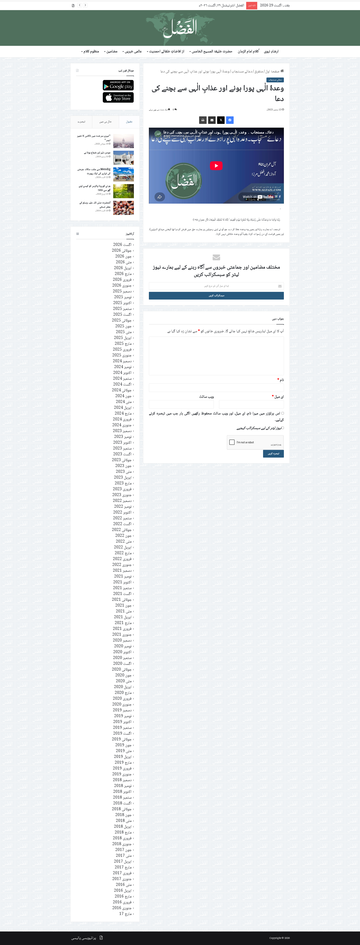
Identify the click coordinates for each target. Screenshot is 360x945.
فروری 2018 (122, 838)
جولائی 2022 (122, 530)
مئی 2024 (124, 402)
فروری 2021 (122, 629)
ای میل (278, 397)
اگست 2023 (122, 454)
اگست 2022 (122, 524)
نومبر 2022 (123, 507)
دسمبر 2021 (122, 571)
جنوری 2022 (122, 565)
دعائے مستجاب (242, 72)
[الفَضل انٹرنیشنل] (180, 28)
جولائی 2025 (122, 321)
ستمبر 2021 (122, 588)
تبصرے (81, 121)
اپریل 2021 (123, 617)
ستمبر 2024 (122, 379)
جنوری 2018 (122, 844)
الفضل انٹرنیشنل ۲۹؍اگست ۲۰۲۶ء (221, 5)
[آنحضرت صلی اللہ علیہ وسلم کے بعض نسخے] (123, 208)
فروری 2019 (122, 769)
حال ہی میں (105, 121)
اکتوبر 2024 (122, 373)
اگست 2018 (122, 804)
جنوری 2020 (122, 705)
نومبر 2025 (123, 297)
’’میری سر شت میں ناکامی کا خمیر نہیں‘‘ (93, 138)
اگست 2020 (122, 664)
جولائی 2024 (122, 390)
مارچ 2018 (123, 833)
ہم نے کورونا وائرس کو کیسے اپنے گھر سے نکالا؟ (94, 188)
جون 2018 (123, 815)
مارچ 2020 (123, 693)
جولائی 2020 (122, 670)
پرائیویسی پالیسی (83, 938)
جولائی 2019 (122, 740)
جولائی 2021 (122, 600)
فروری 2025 (122, 350)
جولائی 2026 (122, 251)
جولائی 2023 (122, 460)
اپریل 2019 (123, 757)
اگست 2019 (122, 734)
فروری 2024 (122, 420)
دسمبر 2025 (122, 292)
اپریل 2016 (123, 891)
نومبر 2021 (123, 577)
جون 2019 (123, 745)
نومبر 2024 (123, 367)
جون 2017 (123, 850)
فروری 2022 (122, 559)
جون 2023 (123, 466)
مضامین (111, 51)
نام (280, 380)
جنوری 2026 (122, 286)
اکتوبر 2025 (122, 303)
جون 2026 (123, 257)
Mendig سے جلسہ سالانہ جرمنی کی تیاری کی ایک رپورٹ (93, 171)
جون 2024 (123, 396)
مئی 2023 (124, 472)
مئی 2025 (124, 332)
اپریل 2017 (123, 862)
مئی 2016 (124, 885)
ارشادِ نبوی (271, 51)
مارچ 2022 (123, 553)
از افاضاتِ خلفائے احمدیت (166, 51)
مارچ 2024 (123, 414)
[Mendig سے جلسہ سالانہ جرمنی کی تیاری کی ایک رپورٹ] (123, 174)
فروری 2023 (122, 489)
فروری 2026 (122, 280)
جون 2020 (123, 676)
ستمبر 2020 (122, 658)
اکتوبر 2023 (122, 443)
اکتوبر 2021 (122, 582)
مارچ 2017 (123, 868)
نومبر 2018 (123, 786)
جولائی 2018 (122, 809)
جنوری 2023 (122, 495)
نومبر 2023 (123, 437)
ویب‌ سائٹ (206, 397)
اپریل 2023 (123, 478)
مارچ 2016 (123, 897)
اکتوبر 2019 (122, 722)
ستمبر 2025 (122, 309)
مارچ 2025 (123, 344)
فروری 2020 (122, 699)
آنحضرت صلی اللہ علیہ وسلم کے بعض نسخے (95, 205)
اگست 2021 (122, 594)
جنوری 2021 (122, 635)
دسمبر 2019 (122, 710)
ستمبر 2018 (122, 798)
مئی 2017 (124, 856)
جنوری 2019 (122, 774)
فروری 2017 (122, 873)
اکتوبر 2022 (122, 513)
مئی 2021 (124, 612)
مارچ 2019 (123, 763)
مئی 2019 (124, 751)
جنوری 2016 (122, 908)
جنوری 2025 (122, 356)
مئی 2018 (124, 821)
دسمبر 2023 (122, 431)
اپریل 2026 (123, 268)
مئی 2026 (124, 262)
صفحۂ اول (272, 72)
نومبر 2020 (123, 646)
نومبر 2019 (123, 716)
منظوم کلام (91, 51)
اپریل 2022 (123, 548)
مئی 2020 (124, 681)
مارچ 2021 (123, 623)
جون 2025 (123, 326)
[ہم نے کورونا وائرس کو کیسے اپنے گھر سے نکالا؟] (123, 191)
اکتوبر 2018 (122, 792)
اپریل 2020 (123, 687)
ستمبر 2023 (122, 449)
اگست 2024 (122, 385)
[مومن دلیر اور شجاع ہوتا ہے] (123, 158)
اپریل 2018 (123, 827)
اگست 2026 (122, 245)
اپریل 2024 (123, 408)
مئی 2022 (124, 542)
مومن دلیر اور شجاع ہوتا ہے (97, 153)
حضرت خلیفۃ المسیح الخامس (212, 51)
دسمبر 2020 (122, 641)
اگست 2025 (122, 315)
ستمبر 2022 (122, 518)
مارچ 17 (125, 914)
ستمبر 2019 (122, 728)
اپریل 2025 (123, 338)
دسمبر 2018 (122, 780)
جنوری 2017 (122, 879)
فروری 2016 (122, 902)
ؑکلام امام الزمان (248, 51)
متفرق (258, 72)
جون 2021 (123, 606)
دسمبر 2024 (122, 361)
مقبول (129, 121)
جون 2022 (123, 536)
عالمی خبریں (133, 51)
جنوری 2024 (122, 425)
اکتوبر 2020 (122, 652)
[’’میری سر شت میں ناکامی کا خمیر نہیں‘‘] (123, 141)
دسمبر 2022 (122, 501)
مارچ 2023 (123, 484)
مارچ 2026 (123, 274)
